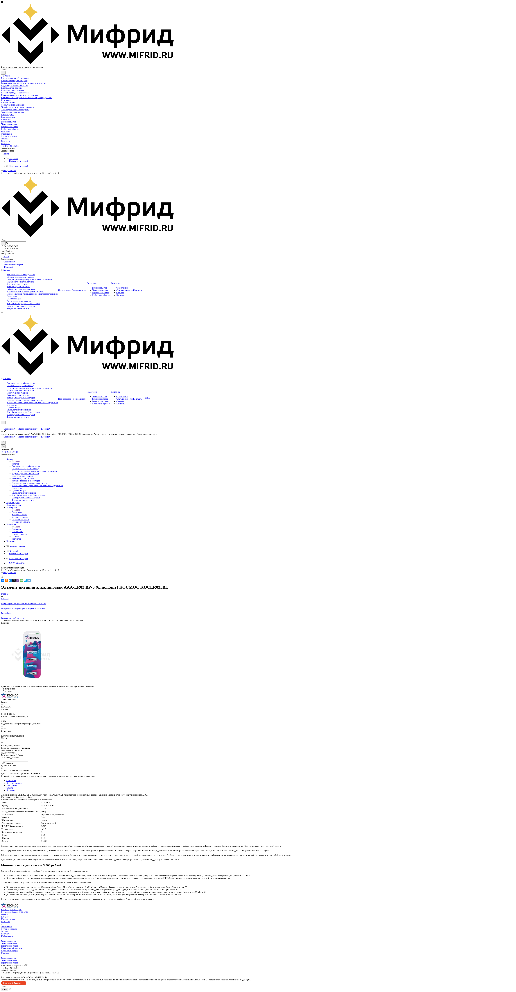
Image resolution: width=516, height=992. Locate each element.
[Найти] (3, 73)
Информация (7, 936)
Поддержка (17, 512)
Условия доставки (9, 943)
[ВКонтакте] (2, 580)
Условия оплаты (8, 941)
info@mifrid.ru (9, 170)
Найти (4, 990)
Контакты (5, 934)
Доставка (10, 790)
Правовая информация (11, 948)
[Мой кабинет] (2, 426)
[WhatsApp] (21, 580)
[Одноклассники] (6, 580)
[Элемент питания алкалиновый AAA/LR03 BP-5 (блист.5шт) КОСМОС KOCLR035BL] (31, 684)
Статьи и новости (9, 929)
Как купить (11, 785)
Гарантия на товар (9, 946)
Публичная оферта (9, 951)
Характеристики (14, 783)
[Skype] (25, 580)
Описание (11, 780)
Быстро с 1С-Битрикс (12, 983)
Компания (16, 529)
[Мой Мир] (10, 580)
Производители (8, 919)
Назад (17, 461)
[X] (14, 580)
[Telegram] (29, 580)
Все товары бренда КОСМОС (14, 912)
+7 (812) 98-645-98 (10, 146)
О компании (6, 926)
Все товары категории (11, 909)
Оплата (9, 788)
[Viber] (17, 580)
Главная (4, 914)
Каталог (15, 464)
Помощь (5, 953)
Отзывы (4, 931)
